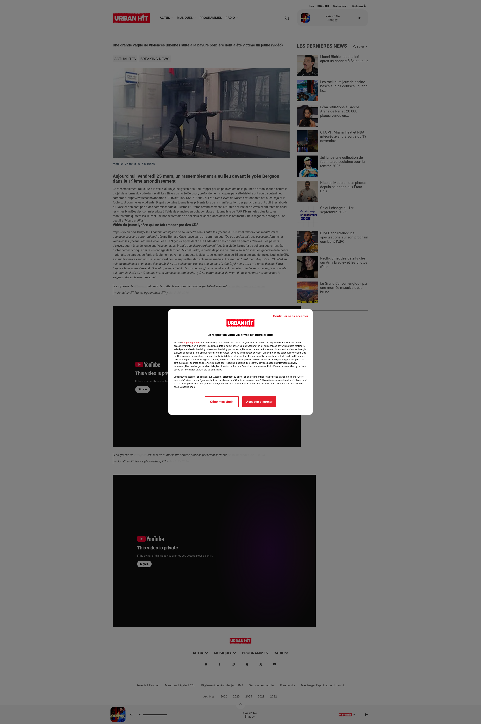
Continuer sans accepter (290, 316)
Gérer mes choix (221, 401)
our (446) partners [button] (191, 342)
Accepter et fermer (259, 401)
